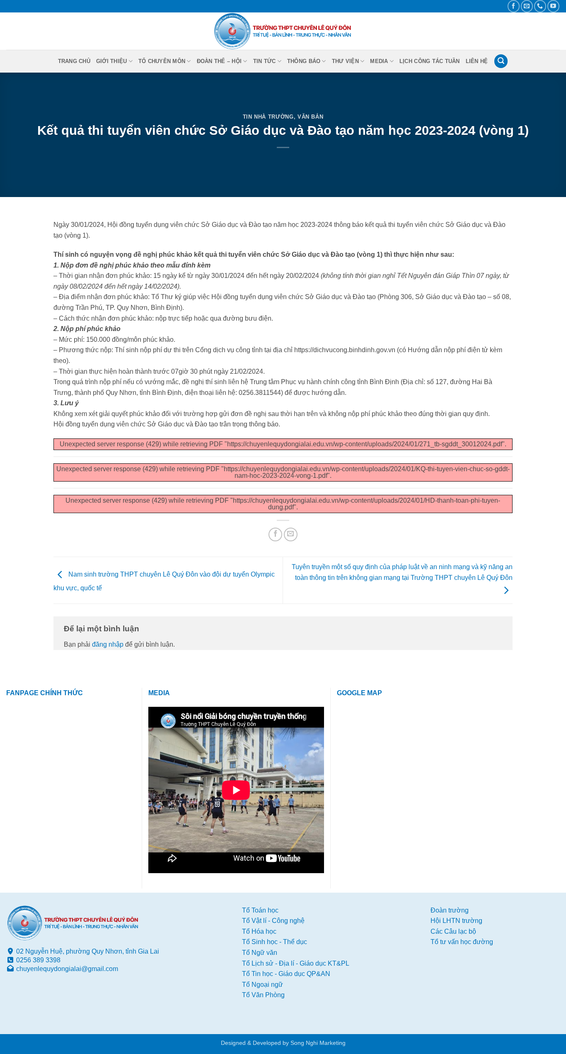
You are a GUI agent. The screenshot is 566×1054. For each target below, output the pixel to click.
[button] (501, 61)
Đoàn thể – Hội (219, 61)
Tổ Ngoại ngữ (262, 984)
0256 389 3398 (38, 960)
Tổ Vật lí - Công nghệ (273, 920)
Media (379, 61)
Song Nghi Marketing (318, 1042)
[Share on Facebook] (275, 534)
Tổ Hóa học (259, 931)
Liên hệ (477, 61)
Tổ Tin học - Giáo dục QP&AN (286, 973)
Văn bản (311, 117)
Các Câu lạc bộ (453, 931)
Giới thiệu (111, 61)
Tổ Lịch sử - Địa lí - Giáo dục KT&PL (295, 963)
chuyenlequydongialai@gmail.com (67, 968)
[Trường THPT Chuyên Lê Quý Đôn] (283, 31)
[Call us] (540, 6)
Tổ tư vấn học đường (462, 941)
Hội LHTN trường (456, 920)
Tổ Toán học (260, 910)
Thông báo (303, 61)
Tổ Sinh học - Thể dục (274, 941)
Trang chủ (74, 61)
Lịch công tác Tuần (429, 61)
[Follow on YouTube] (553, 6)
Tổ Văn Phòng (263, 994)
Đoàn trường (450, 910)
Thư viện (345, 61)
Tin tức (264, 61)
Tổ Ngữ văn (259, 952)
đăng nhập (107, 644)
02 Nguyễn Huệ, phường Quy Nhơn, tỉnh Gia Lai (87, 951)
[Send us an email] (527, 6)
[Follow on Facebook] (514, 6)
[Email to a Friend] (291, 534)
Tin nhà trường (268, 117)
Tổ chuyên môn (161, 61)
